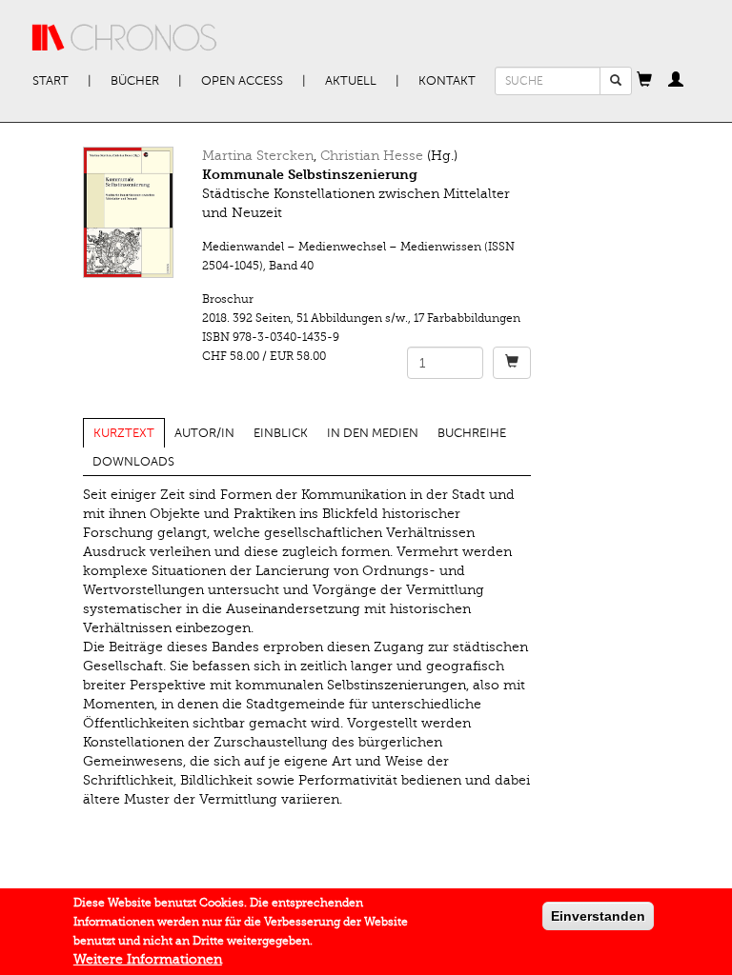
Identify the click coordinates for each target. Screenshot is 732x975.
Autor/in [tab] (204, 433)
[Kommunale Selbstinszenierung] (128, 212)
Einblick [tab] (281, 433)
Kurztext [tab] (123, 433)
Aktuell (350, 81)
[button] (644, 81)
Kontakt (447, 81)
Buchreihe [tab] (471, 433)
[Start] (125, 38)
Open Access (242, 81)
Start (50, 81)
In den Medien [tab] (372, 433)
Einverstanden (598, 916)
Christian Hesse (371, 156)
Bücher (135, 81)
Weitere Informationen (147, 959)
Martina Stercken (258, 156)
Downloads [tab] (133, 461)
